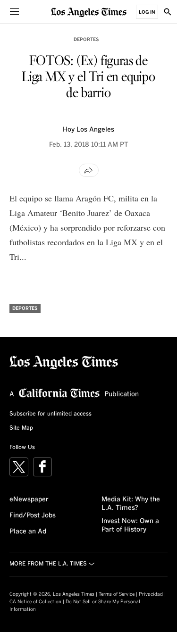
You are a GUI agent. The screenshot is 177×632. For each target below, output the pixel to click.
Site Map (21, 428)
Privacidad (151, 594)
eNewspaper (29, 499)
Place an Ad (27, 531)
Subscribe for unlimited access (50, 414)
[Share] (89, 170)
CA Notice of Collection (35, 601)
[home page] (88, 12)
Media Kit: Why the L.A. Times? (130, 503)
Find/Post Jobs (32, 515)
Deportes (86, 39)
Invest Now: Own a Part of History (130, 525)
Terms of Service (117, 594)
